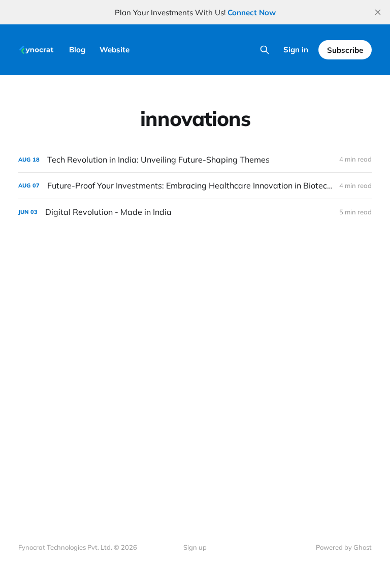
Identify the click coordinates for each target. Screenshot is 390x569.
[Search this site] (264, 49)
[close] (378, 12)
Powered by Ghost (344, 547)
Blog (77, 49)
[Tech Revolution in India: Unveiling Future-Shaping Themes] (195, 160)
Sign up (195, 547)
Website (114, 49)
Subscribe (345, 50)
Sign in (295, 49)
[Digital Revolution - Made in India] (195, 212)
